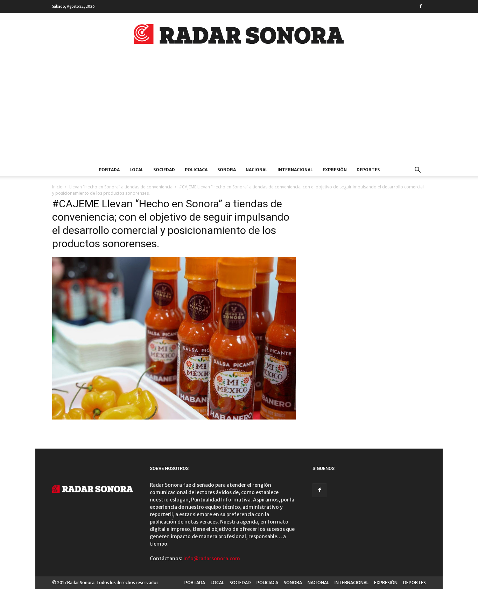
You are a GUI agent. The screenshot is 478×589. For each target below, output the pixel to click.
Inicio (57, 187)
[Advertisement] (239, 111)
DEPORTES (368, 169)
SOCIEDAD (164, 169)
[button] (417, 170)
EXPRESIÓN (335, 169)
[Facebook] (420, 6)
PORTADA (109, 169)
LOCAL (136, 169)
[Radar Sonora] (239, 36)
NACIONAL (257, 169)
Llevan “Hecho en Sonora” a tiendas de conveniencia (121, 187)
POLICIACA (196, 169)
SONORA (226, 169)
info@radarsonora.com (211, 558)
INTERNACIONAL (295, 169)
